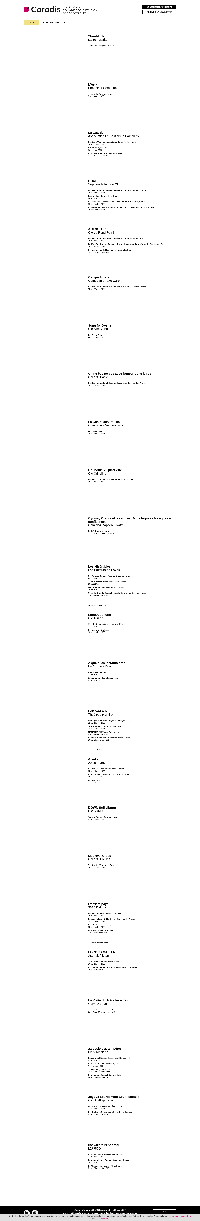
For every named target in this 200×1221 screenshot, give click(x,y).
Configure (96, 1218)
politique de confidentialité (181, 1216)
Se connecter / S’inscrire (159, 7)
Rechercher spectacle (53, 23)
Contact (165, 1212)
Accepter (104, 1218)
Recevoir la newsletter (159, 12)
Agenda (30, 23)
